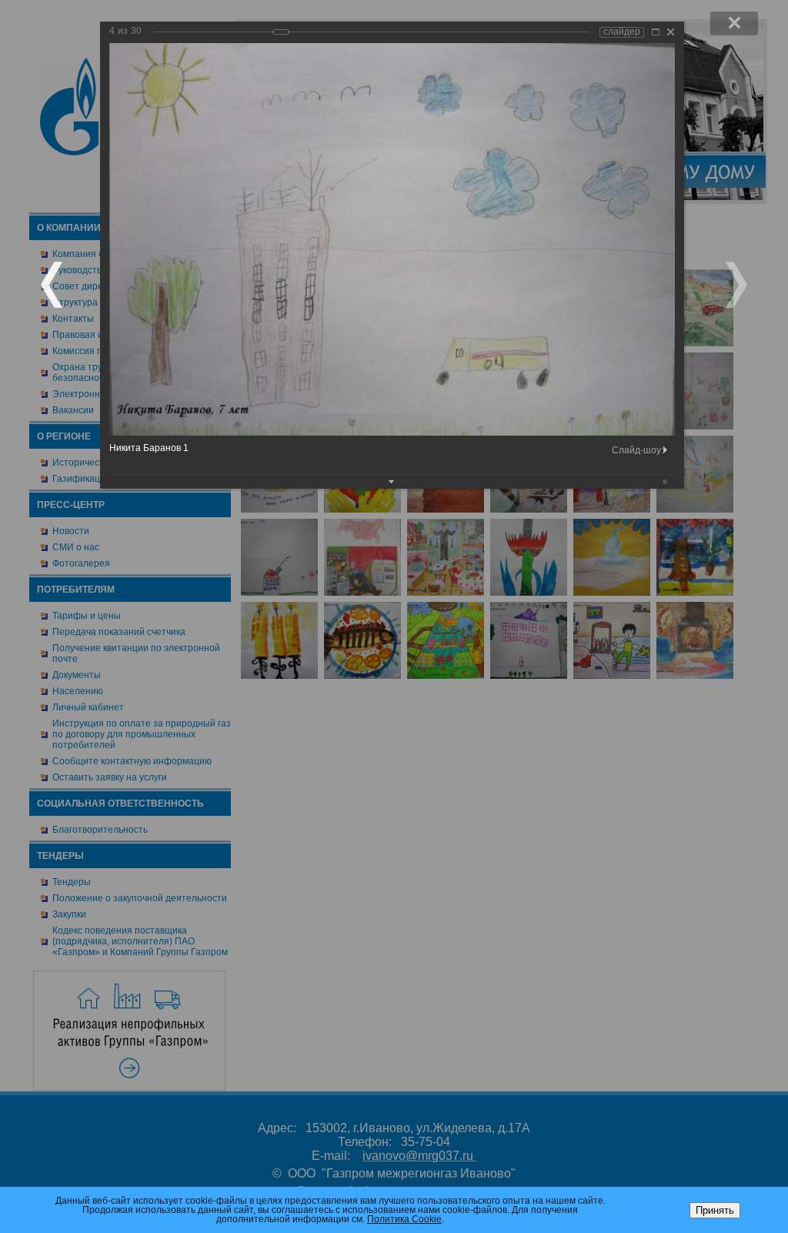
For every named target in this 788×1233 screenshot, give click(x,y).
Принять (715, 1210)
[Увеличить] (655, 32)
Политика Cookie (404, 1219)
